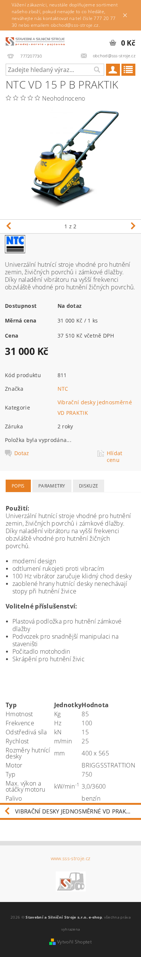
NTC (63, 388)
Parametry (51, 486)
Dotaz (21, 453)
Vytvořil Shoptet (74, 942)
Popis (18, 486)
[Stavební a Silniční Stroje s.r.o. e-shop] (35, 40)
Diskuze (88, 486)
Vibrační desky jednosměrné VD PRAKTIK (74, 811)
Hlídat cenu (115, 456)
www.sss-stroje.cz (70, 858)
